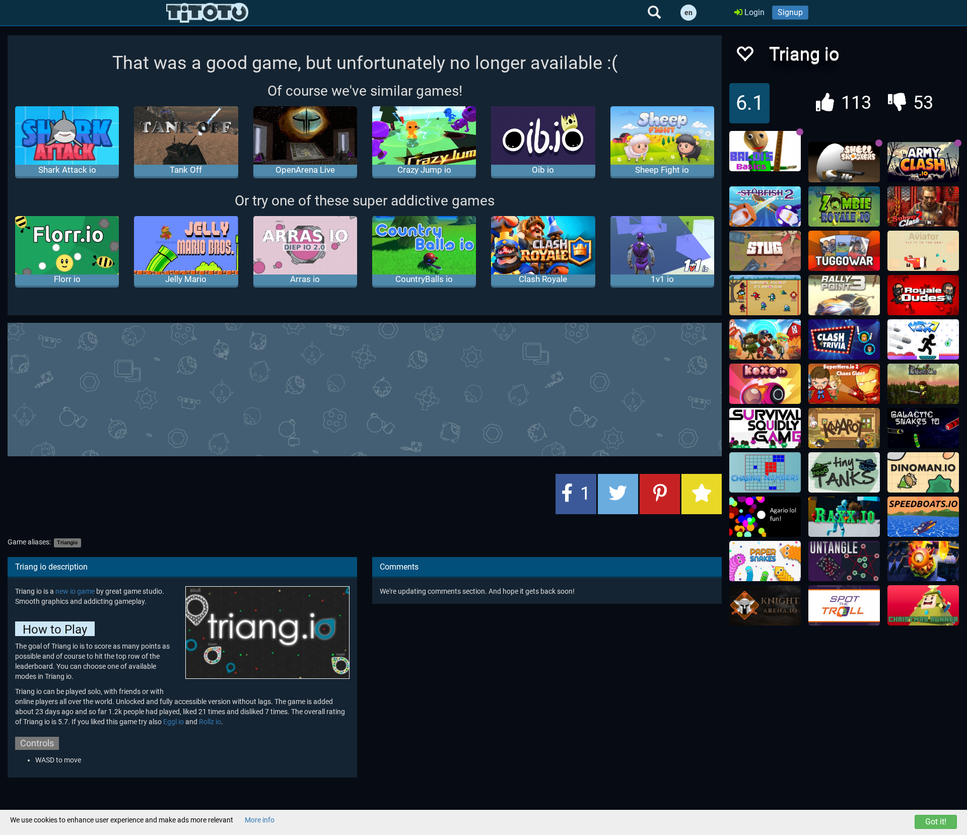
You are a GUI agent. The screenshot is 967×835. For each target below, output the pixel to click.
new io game (75, 591)
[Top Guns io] (765, 339)
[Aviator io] (923, 251)
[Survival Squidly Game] (765, 428)
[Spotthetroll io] (844, 605)
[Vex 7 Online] (923, 339)
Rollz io (210, 722)
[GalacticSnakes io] (923, 428)
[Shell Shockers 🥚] (844, 162)
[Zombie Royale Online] (844, 206)
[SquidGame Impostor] (765, 295)
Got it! (935, 821)
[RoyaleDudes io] (923, 295)
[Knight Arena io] (765, 605)
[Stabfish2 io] (765, 206)
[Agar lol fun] (765, 517)
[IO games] (207, 12)
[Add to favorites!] (744, 57)
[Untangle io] (844, 561)
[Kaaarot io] (844, 428)
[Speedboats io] (923, 517)
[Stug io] (765, 251)
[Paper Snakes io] (765, 561)
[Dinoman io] (923, 472)
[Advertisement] (364, 388)
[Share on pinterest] (660, 494)
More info (259, 820)
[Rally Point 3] (844, 295)
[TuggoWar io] (844, 251)
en (688, 13)
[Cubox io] (923, 384)
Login (753, 12)
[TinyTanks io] (844, 472)
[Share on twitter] (618, 494)
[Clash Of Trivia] (844, 339)
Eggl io (173, 722)
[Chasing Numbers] (765, 472)
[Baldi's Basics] (765, 151)
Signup (790, 12)
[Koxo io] (765, 384)
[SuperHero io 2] (844, 384)
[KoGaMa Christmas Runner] (923, 605)
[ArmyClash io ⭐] (923, 162)
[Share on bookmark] (701, 494)
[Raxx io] (844, 517)
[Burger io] (923, 561)
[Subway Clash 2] (923, 206)
